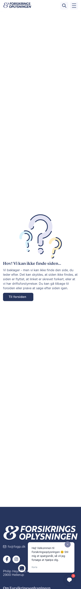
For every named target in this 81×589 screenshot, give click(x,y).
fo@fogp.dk (16, 546)
